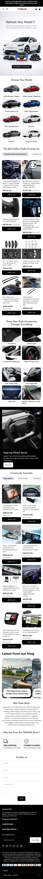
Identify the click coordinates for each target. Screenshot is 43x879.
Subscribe (35, 840)
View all (8, 465)
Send (21, 799)
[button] (3, 9)
